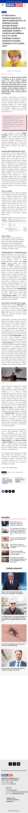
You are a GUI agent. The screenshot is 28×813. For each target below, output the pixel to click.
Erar (13, 472)
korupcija (17, 472)
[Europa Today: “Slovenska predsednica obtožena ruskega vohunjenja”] (5, 546)
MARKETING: (9, 793)
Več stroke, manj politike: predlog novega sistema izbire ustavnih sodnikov (18, 553)
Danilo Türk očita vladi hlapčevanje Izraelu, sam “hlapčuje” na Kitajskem (16, 523)
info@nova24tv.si (13, 790)
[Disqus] (14, 696)
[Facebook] (2, 491)
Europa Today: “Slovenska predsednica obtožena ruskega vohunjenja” (18, 546)
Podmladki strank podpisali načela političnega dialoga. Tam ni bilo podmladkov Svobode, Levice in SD (18, 560)
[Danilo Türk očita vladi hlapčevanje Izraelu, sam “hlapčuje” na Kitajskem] (5, 523)
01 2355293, (15, 791)
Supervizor (4, 474)
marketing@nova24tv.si (18, 793)
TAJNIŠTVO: (9, 791)
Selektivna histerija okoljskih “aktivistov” (20, 481)
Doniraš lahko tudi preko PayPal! (14, 1)
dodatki (9, 472)
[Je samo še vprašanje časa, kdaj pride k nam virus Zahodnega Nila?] (5, 539)
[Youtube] (18, 764)
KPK (22, 472)
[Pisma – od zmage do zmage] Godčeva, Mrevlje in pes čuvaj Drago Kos (7, 481)
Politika (4, 12)
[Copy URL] (13, 491)
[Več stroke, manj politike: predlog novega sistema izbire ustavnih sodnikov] (5, 552)
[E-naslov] (9, 491)
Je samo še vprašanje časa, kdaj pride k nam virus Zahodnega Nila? (18, 539)
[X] (6, 491)
